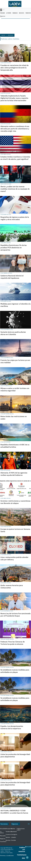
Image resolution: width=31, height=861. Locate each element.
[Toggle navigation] (3, 10)
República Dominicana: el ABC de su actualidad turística (14, 445)
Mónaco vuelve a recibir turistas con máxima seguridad (14, 389)
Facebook (14, 831)
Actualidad (3, 828)
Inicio (3, 35)
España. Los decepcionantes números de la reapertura (11, 727)
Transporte (9, 828)
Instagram (14, 834)
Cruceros (8, 834)
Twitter (13, 828)
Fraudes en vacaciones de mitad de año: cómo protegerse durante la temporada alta (14, 67)
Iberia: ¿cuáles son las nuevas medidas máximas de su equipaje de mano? (15, 188)
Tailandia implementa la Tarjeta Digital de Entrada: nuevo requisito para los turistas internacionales (14, 98)
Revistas (8, 840)
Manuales (15, 13)
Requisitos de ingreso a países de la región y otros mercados (14, 218)
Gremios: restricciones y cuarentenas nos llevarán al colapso (15, 502)
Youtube (13, 840)
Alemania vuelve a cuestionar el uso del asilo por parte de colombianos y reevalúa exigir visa (14, 128)
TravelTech (3, 841)
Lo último (8, 13)
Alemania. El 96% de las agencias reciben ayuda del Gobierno (13, 474)
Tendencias (9, 831)
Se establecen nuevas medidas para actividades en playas (14, 671)
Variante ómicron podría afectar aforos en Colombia (13, 333)
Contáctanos (21, 855)
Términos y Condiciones (7, 855)
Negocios (21, 13)
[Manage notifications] (27, 857)
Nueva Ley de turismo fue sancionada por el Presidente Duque (15, 614)
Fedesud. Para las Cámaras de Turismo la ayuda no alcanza (12, 642)
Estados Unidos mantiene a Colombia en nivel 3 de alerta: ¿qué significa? (15, 158)
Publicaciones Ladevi (21, 829)
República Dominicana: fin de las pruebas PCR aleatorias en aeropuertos (13, 247)
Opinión (8, 837)
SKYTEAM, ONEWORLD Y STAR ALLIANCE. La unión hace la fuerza (14, 811)
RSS (23, 858)
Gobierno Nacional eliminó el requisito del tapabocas (11, 276)
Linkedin (13, 837)
